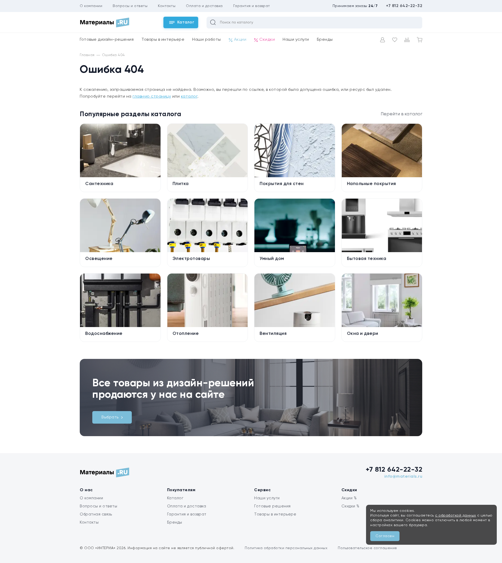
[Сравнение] (406, 39)
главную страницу (152, 96)
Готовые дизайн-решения (107, 40)
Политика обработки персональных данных (286, 548)
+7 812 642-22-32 (404, 6)
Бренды (325, 40)
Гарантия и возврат (251, 6)
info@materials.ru (403, 477)
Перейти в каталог (402, 114)
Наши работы (206, 40)
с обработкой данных (455, 515)
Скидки (267, 40)
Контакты (166, 6)
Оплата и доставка (204, 6)
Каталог (175, 498)
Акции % (349, 498)
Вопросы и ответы (130, 6)
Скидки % (350, 506)
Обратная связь (96, 514)
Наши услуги (296, 40)
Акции (240, 40)
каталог (189, 96)
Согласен (384, 536)
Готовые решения (272, 506)
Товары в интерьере (162, 40)
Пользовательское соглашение (367, 548)
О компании (91, 6)
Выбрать (110, 417)
